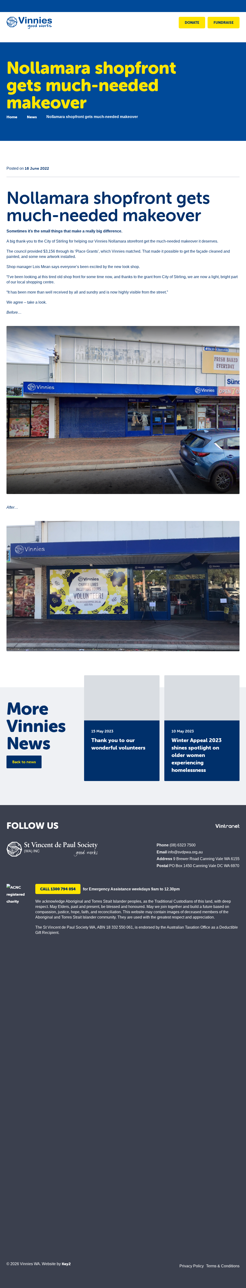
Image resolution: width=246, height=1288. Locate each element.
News (32, 116)
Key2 (66, 1263)
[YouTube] (206, 826)
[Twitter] (181, 826)
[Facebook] (156, 826)
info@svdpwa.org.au (185, 852)
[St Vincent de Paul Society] (52, 849)
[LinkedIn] (193, 826)
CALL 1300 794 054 (58, 889)
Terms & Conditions (223, 1266)
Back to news (24, 761)
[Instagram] (168, 826)
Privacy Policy (191, 1266)
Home (11, 116)
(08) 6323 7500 (183, 845)
